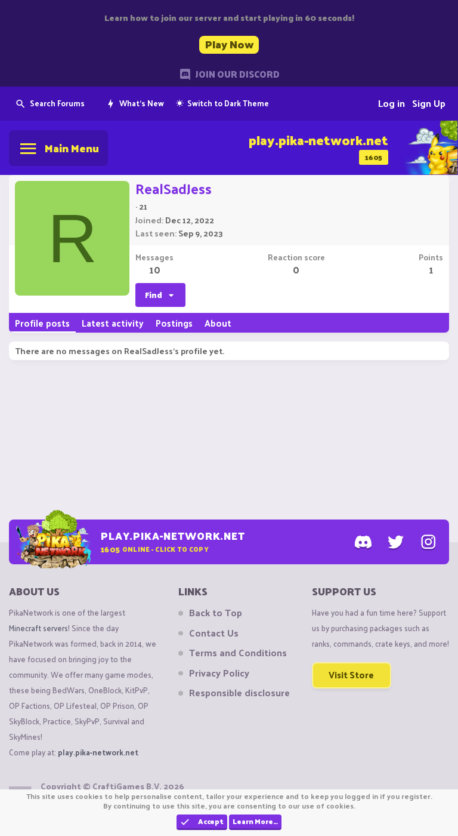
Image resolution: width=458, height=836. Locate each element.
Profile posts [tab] (42, 323)
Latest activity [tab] (113, 323)
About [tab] (218, 323)
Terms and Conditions (238, 652)
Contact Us (214, 633)
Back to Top (215, 612)
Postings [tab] (174, 323)
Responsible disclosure (239, 692)
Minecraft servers (38, 628)
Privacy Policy (219, 673)
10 (154, 269)
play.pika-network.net (98, 752)
